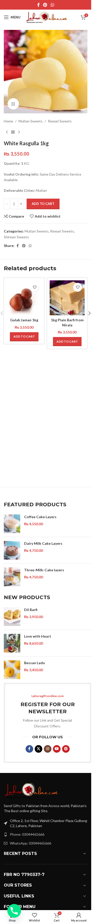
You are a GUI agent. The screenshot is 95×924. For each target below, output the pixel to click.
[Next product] (19, 132)
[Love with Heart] (12, 643)
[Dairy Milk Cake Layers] (12, 550)
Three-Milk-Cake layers (44, 570)
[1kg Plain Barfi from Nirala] (67, 297)
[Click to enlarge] (13, 104)
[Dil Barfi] (12, 616)
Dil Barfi (30, 609)
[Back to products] (13, 132)
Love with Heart (37, 636)
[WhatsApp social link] (52, 5)
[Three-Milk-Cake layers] (12, 577)
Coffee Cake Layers (40, 517)
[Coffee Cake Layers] (12, 523)
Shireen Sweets (16, 237)
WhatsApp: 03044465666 (30, 843)
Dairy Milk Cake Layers (43, 543)
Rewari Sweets (60, 121)
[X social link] (38, 749)
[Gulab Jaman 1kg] (24, 297)
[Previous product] (7, 132)
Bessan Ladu (34, 663)
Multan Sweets (30, 121)
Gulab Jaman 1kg (24, 320)
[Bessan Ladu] (12, 669)
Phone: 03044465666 (27, 834)
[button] (24, 336)
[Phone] (14, 911)
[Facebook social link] (38, 5)
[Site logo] (47, 17)
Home (8, 121)
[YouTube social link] (57, 749)
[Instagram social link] (47, 749)
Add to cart (43, 204)
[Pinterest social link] (45, 5)
